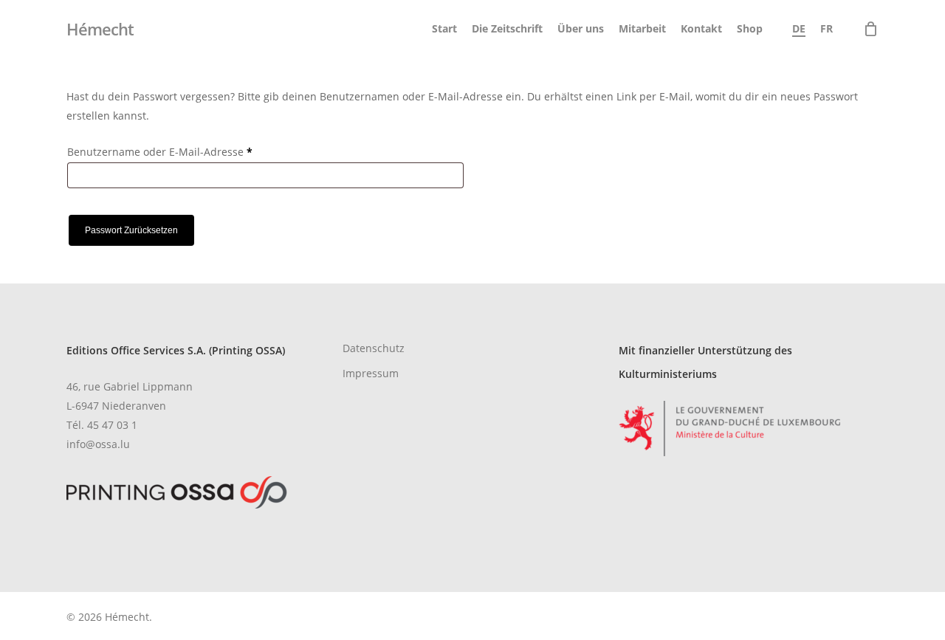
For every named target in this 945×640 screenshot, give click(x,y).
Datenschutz (374, 348)
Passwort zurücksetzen (131, 230)
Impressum (371, 373)
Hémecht (100, 29)
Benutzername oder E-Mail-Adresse (189, 151)
